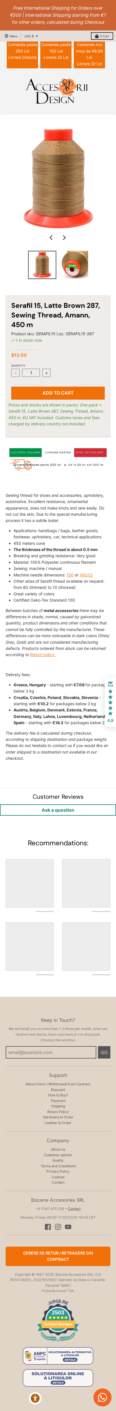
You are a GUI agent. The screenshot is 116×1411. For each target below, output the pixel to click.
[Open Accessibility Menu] (35, 1398)
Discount (58, 1090)
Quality (58, 1160)
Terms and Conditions (58, 1166)
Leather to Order (58, 1123)
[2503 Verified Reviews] (58, 1342)
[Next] (64, 237)
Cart (104, 36)
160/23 (86, 574)
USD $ (29, 36)
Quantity (18, 365)
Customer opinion (58, 1155)
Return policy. (42, 654)
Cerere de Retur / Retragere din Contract (58, 1256)
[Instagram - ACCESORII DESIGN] (58, 1226)
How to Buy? (58, 1095)
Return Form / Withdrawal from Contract (58, 1084)
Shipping (58, 1106)
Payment (58, 1101)
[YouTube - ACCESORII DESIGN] (68, 1226)
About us (58, 1149)
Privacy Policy (58, 1171)
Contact (58, 1182)
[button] (110, 702)
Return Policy (58, 1112)
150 (69, 574)
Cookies (58, 1177)
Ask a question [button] (58, 810)
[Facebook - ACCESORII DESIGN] (47, 1226)
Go (104, 1052)
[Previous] (52, 237)
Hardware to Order (58, 1117)
